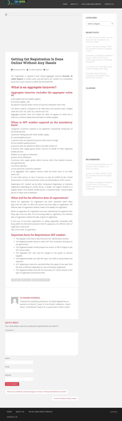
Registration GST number (50, 234)
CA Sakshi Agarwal (35, 70)
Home (65, 4)
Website (8, 375)
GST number (16, 280)
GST (47, 70)
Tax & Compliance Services (91, 4)
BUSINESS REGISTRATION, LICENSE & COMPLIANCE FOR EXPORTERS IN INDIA (97, 75)
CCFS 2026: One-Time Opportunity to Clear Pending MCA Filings (99, 67)
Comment (9, 330)
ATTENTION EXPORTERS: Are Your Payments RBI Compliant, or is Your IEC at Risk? (99, 39)
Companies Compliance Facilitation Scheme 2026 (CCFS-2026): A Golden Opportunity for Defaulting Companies (99, 58)
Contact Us (108, 4)
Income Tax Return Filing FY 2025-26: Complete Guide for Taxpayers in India (99, 48)
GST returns (26, 280)
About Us (74, 4)
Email (7, 367)
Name (7, 358)
